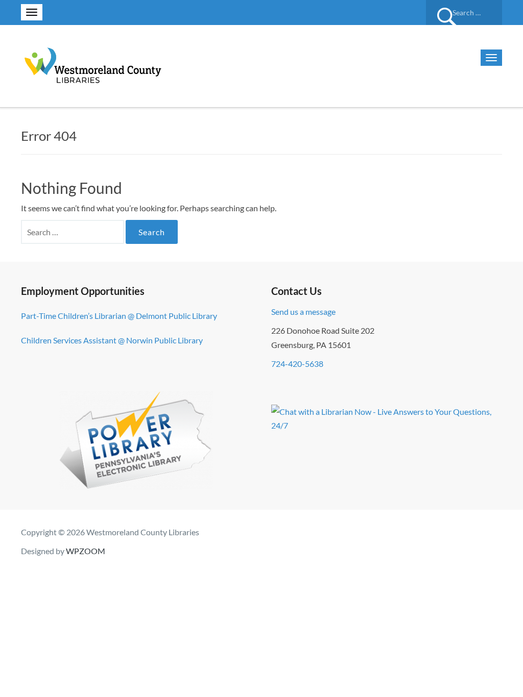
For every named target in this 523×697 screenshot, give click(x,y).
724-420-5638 (297, 363)
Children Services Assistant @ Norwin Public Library (112, 340)
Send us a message (303, 311)
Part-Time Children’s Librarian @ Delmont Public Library (119, 315)
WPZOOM (85, 551)
